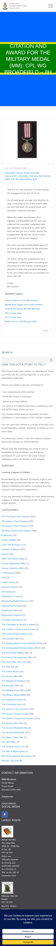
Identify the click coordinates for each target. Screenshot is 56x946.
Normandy (7, 591)
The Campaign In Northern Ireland (18, 624)
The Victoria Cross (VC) (13, 746)
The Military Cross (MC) (13, 690)
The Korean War (10, 676)
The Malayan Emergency (14, 681)
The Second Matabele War (15, 728)
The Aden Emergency (12, 620)
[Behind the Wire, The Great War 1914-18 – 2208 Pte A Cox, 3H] (7, 832)
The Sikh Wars (9, 742)
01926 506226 (9, 803)
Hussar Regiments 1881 (13, 563)
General (5, 554)
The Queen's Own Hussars (15, 709)
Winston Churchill (10, 760)
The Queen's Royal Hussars (15, 714)
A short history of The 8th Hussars (21, 300)
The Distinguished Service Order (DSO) (21, 648)
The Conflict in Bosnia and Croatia (18, 629)
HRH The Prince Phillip (13, 559)
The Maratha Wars (11, 685)
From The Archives (11, 544)
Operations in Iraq (10, 596)
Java (4, 577)
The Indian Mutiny (10, 671)
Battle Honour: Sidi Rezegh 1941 (21, 321)
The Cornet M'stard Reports (15, 634)
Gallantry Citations (16, 176)
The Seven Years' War (12, 737)
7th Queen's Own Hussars (14, 526)
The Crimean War (10, 638)
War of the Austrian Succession (17, 756)
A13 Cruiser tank (13, 317)
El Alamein (7, 535)
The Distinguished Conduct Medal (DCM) (22, 643)
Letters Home (8, 582)
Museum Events (9, 587)
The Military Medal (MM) (14, 695)
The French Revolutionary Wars (17, 657)
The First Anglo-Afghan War (15, 652)
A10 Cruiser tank (13, 313)
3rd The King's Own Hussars (16, 516)
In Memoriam (8, 573)
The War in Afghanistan (13, 751)
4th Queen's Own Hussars (14, 521)
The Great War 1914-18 (13, 662)
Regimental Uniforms (12, 615)
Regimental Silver (10, 610)
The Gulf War (8, 667)
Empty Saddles (9, 540)
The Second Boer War (12, 723)
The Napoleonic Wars (12, 699)
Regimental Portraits (12, 606)
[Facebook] (5, 814)
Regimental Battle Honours (15, 601)
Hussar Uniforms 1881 (13, 568)
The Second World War (24, 179)
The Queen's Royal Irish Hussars (18, 718)
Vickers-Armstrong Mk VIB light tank (22, 309)
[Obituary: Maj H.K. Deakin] (7, 888)
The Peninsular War (11, 704)
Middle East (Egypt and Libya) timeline (24, 304)
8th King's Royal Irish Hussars (22, 173)
